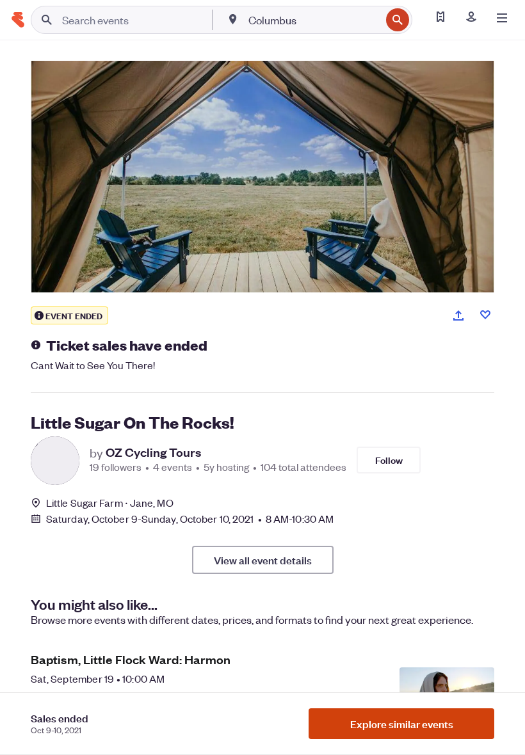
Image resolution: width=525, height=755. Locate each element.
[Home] (18, 20)
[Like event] (485, 315)
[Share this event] (458, 315)
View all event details (263, 560)
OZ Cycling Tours (153, 452)
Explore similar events (401, 724)
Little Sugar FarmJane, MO (110, 502)
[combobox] (313, 20)
